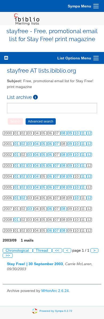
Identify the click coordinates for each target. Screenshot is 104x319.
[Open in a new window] (35, 97)
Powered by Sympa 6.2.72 (55, 310)
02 (23, 144)
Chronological (18, 250)
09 (70, 133)
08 (63, 133)
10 (77, 133)
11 (83, 133)
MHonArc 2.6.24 (55, 291)
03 (30, 144)
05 (43, 144)
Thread (42, 250)
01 (17, 144)
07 (57, 144)
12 (89, 133)
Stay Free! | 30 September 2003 (35, 264)
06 (50, 144)
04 (37, 144)
